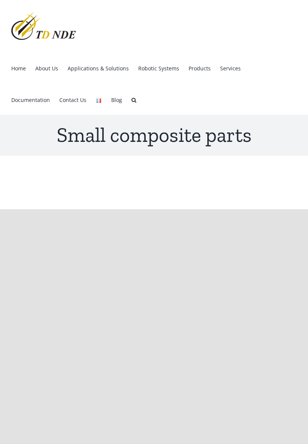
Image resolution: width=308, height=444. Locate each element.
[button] (133, 99)
